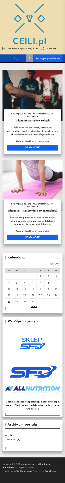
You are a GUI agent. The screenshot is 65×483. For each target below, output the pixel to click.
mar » (34, 306)
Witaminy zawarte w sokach (33, 120)
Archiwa (9, 435)
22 (40, 295)
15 (41, 289)
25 (9, 301)
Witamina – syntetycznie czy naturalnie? (32, 210)
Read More (32, 147)
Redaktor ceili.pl (23, 142)
